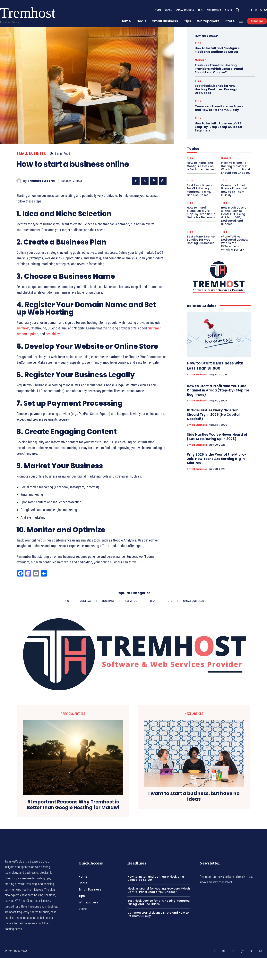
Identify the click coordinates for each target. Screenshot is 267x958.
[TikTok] (233, 951)
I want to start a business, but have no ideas (194, 796)
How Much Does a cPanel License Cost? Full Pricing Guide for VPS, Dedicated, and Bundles (233, 216)
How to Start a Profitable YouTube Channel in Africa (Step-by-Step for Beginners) (218, 390)
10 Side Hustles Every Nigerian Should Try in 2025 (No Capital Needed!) (213, 414)
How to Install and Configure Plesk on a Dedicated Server (217, 50)
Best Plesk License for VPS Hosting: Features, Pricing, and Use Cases (219, 89)
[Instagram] (256, 10)
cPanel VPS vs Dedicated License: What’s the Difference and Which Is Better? (234, 243)
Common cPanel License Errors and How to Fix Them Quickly (219, 108)
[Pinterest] (154, 181)
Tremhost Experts (41, 181)
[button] (237, 9)
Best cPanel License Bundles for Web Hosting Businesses (201, 240)
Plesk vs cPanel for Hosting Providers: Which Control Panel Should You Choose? (219, 68)
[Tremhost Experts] (19, 180)
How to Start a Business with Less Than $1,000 (215, 365)
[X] (260, 10)
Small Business (31, 153)
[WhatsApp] (163, 181)
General (201, 60)
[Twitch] (242, 951)
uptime (33, 334)
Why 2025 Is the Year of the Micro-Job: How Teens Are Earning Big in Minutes (216, 458)
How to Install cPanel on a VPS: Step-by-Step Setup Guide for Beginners (219, 126)
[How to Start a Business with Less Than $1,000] (219, 334)
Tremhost (22, 328)
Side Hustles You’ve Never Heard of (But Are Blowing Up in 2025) (217, 436)
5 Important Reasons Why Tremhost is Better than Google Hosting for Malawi (73, 804)
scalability (53, 334)
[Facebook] (251, 10)
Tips (198, 43)
